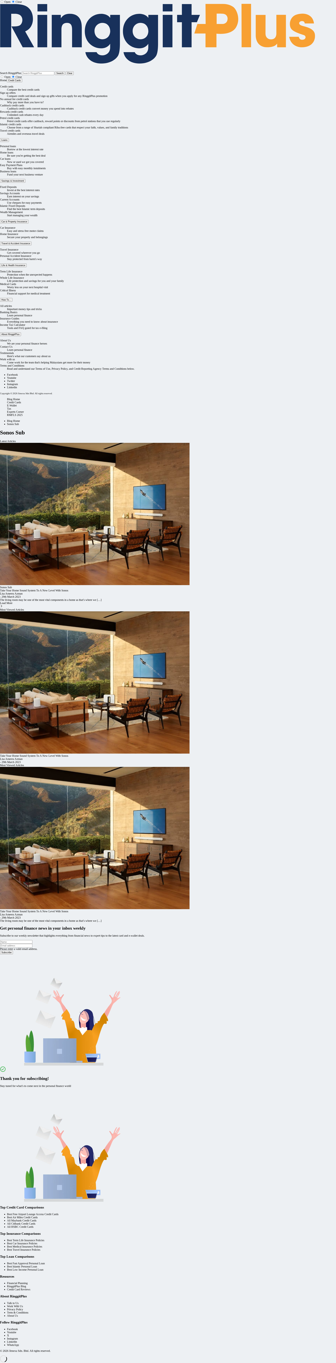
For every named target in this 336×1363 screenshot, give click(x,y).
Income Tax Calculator (12, 324)
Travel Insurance (9, 249)
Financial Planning (17, 1283)
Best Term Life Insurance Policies (25, 1240)
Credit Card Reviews (18, 1289)
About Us (5, 340)
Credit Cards (14, 80)
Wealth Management (11, 212)
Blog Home (13, 399)
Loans (4, 140)
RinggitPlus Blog (16, 1286)
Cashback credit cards (12, 105)
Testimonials (7, 353)
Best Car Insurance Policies (22, 1243)
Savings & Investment (12, 181)
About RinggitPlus (10, 334)
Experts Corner (15, 411)
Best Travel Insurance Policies (23, 1249)
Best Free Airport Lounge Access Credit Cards (32, 1214)
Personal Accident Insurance (15, 255)
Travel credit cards (10, 130)
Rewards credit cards (11, 111)
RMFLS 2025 (15, 414)
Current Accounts (9, 199)
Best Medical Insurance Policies (24, 1246)
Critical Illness (8, 290)
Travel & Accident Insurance (15, 243)
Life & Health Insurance (13, 265)
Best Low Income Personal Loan (25, 1269)
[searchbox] (38, 73)
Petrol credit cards (10, 118)
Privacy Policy (15, 1309)
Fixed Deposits (8, 186)
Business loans (8, 171)
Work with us (7, 359)
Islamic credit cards (10, 124)
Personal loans (8, 146)
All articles (6, 305)
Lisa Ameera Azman (11, 593)
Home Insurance (9, 234)
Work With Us (15, 1306)
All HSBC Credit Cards (20, 1226)
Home (3, 80)
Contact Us (6, 346)
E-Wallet (12, 405)
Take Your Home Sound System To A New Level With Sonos (34, 590)
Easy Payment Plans (11, 165)
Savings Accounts (10, 193)
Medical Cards (8, 284)
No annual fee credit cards (14, 99)
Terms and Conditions (12, 365)
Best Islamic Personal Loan (22, 1266)
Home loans (6, 152)
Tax (9, 408)
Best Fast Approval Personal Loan (26, 1263)
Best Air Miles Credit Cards (22, 1217)
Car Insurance (7, 227)
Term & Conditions (17, 1312)
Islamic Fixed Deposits (12, 205)
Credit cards (6, 86)
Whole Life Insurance (12, 277)
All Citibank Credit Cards (21, 1223)
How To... (6, 299)
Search (60, 73)
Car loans (5, 158)
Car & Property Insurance (14, 221)
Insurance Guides (9, 318)
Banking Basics (8, 312)
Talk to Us (13, 1303)
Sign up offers (8, 92)
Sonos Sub (13, 424)
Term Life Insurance (11, 271)
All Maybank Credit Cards (21, 1220)
